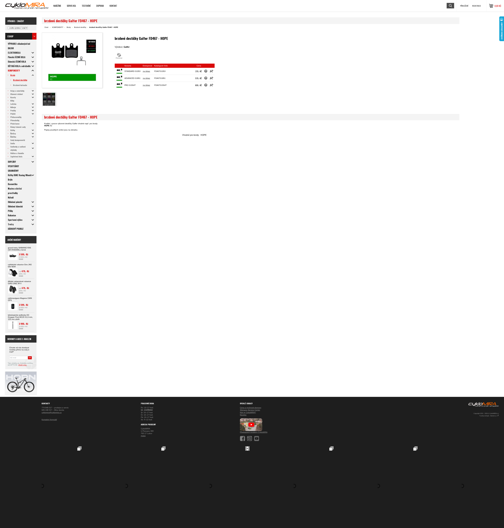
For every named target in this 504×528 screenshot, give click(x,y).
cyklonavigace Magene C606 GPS (20, 299)
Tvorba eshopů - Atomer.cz (488, 416)
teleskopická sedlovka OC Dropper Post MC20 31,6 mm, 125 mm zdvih (20, 317)
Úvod (46, 27)
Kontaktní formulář (49, 420)
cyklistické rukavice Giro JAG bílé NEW (20, 265)
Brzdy (69, 27)
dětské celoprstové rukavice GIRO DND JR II (19, 282)
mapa (143, 436)
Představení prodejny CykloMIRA (253, 432)
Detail (21, 259)
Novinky (243, 415)
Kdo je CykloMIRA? (248, 412)
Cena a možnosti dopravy (250, 408)
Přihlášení (464, 5)
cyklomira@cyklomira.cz (52, 412)
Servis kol (71, 5)
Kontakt (113, 5)
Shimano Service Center (250, 410)
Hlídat (211, 71)
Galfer (127, 47)
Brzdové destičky (80, 27)
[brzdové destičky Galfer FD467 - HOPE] (72, 60)
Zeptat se (206, 71)
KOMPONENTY (57, 27)
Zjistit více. (22, 365)
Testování (86, 5)
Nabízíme (57, 5)
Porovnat (119, 58)
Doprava (100, 5)
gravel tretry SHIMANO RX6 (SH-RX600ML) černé (19, 249)
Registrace (476, 5)
